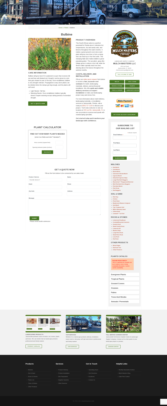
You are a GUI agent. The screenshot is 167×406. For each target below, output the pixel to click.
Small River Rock (118, 234)
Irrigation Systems (63, 380)
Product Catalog (34, 346)
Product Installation (63, 373)
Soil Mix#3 (116, 205)
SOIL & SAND (116, 194)
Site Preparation (63, 376)
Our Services (72, 346)
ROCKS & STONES (119, 217)
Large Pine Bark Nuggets (120, 180)
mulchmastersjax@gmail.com (124, 70)
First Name (116, 143)
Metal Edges (116, 245)
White (114, 209)
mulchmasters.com (88, 401)
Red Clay (115, 197)
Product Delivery (63, 370)
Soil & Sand (132, 81)
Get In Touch (91, 364)
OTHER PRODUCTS (119, 242)
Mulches (30, 370)
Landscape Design (133, 90)
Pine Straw (116, 188)
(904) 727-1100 (87, 105)
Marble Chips (117, 230)
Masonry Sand (121, 209)
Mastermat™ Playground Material (123, 182)
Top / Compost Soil (118, 207)
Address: (70, 191)
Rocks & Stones (33, 376)
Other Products (117, 249)
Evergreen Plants (118, 274)
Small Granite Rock (118, 226)
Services (59, 364)
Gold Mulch (116, 169)
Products (30, 364)
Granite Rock (117, 224)
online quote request (90, 79)
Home (60, 27)
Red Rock (115, 239)
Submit (34, 218)
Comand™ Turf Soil (118, 213)
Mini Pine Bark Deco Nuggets (121, 184)
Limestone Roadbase (119, 220)
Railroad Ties (117, 247)
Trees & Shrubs (117, 90)
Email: (30, 184)
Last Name (116, 150)
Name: (69, 177)
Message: (31, 198)
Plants (66, 27)
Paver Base (116, 201)
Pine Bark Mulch (117, 186)
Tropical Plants (117, 279)
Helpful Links (121, 364)
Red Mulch (116, 167)
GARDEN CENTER (113, 346)
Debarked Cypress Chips (120, 178)
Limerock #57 (117, 228)
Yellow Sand (116, 211)
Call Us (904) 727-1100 (125, 74)
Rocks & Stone (117, 86)
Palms (113, 292)
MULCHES (115, 164)
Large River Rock (118, 232)
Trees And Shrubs (118, 297)
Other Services (62, 383)
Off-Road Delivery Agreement (124, 114)
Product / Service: (34, 177)
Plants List (31, 380)
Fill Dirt (115, 199)
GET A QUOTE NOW (38, 103)
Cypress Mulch (117, 175)
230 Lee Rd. (93, 110)
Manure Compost (125, 203)
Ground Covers (117, 283)
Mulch (117, 81)
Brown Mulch (123, 173)
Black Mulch (116, 171)
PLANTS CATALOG (119, 256)
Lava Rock (116, 237)
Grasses (114, 288)
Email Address (118, 135)
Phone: (69, 184)
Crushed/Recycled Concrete (121, 222)
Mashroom (116, 203)
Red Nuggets (117, 190)
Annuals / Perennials (120, 301)
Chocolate (116, 173)
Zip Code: (32, 191)
